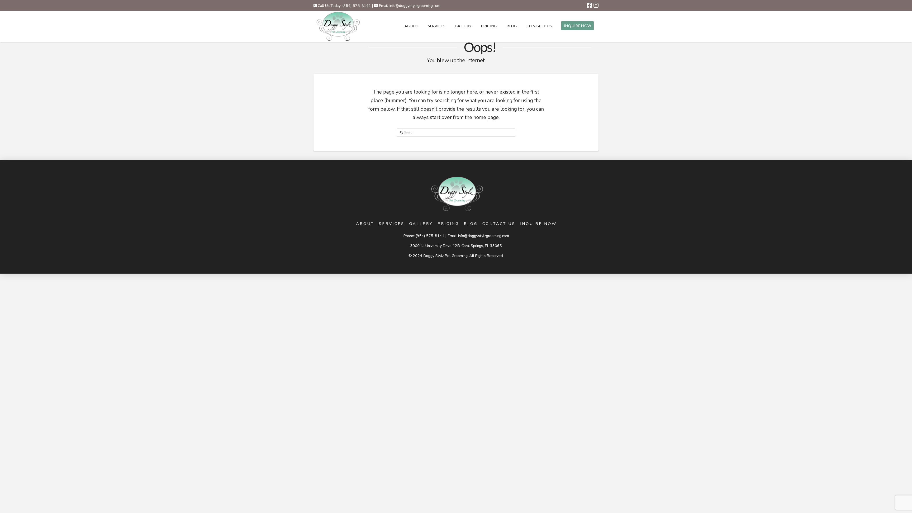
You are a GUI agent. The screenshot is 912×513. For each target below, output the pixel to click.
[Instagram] (596, 5)
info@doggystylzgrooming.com (483, 235)
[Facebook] (589, 5)
